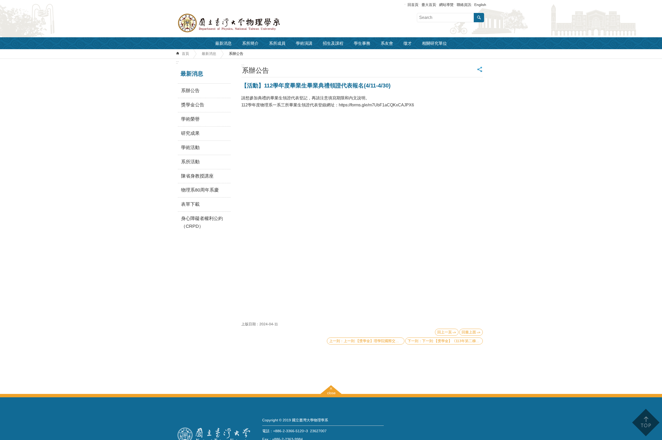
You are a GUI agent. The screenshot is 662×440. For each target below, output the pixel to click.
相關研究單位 (434, 43)
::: (177, 62)
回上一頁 (444, 332)
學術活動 (190, 147)
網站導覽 (446, 5)
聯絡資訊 (464, 5)
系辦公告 (236, 54)
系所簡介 (250, 43)
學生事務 (362, 43)
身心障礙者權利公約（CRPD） (202, 222)
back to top (645, 422)
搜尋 (479, 17)
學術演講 (304, 43)
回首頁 (413, 5)
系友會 (387, 43)
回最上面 (469, 332)
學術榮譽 (190, 119)
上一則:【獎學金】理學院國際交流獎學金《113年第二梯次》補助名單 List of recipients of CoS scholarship (374, 341)
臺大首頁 (429, 5)
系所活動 (190, 161)
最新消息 (223, 43)
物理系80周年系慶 (200, 190)
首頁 (185, 54)
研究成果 (190, 133)
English (480, 5)
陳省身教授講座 (197, 176)
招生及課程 (333, 43)
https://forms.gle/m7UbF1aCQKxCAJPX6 (376, 105)
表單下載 (190, 204)
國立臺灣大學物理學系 (240, 23)
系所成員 (277, 43)
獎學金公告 (192, 104)
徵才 (407, 43)
